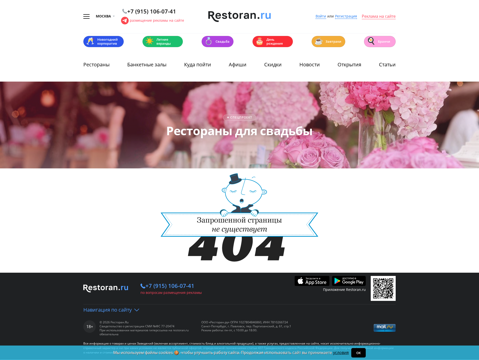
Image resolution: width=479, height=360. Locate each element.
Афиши (237, 64)
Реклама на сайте (379, 16)
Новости (309, 64)
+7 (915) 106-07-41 (169, 285)
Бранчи (378, 41)
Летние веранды (158, 41)
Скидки (273, 64)
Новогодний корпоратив (102, 41)
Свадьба (217, 41)
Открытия (349, 64)
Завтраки (327, 41)
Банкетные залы (146, 64)
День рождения (269, 41)
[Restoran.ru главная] (239, 17)
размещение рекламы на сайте (157, 20)
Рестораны (96, 64)
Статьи (387, 64)
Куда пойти (197, 64)
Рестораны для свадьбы (239, 130)
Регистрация (346, 16)
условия (341, 352)
